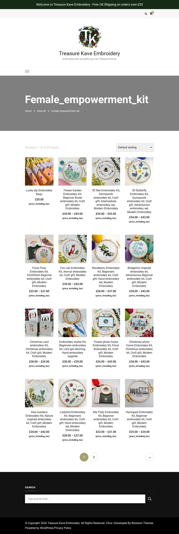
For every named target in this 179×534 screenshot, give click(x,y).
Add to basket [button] (39, 174)
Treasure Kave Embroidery (89, 53)
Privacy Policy (62, 528)
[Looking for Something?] (85, 499)
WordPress (46, 528)
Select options (72, 179)
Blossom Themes (142, 523)
